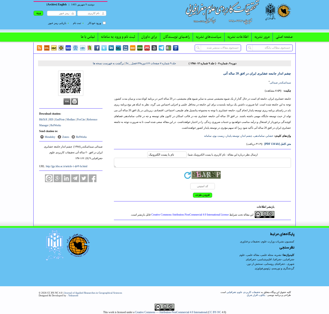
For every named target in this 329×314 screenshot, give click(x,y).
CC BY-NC (215, 312)
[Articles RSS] (39, 48)
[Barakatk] (75, 48)
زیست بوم (218, 135)
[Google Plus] (58, 178)
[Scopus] (118, 48)
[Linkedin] (111, 48)
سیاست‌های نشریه (208, 37)
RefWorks (55, 125)
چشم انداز (246, 135)
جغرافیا (277, 259)
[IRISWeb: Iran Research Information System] (82, 48)
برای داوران (149, 37)
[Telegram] (161, 48)
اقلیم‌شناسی (265, 259)
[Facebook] (97, 48)
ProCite (81, 119)
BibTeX (43, 119)
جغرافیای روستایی (274, 263)
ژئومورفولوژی (263, 268)
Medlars (70, 119)
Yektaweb (73, 295)
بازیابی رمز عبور (57, 23)
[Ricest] (61, 48)
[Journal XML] (46, 48)
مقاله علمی (252, 254)
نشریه (278, 254)
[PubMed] (125, 48)
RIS (51, 119)
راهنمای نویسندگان (176, 37)
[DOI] (132, 48)
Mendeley (50, 137)
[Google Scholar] (175, 48)
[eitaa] (49, 178)
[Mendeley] (147, 48)
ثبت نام (77, 23)
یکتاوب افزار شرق (256, 295)
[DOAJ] (140, 48)
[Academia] (154, 48)
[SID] (68, 48)
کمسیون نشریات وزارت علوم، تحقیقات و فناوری (267, 241)
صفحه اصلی (284, 37)
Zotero (65, 137)
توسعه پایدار (232, 135)
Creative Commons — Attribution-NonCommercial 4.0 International (171, 312)
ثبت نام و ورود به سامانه (118, 37)
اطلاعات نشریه (237, 37)
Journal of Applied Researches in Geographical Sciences (93, 292)
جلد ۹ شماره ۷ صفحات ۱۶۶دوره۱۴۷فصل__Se (151, 63)
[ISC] (54, 48)
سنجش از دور (255, 263)
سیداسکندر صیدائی (280, 82)
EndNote (60, 119)
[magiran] (89, 48)
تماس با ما (88, 37)
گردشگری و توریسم (283, 268)
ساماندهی (259, 135)
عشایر (269, 135)
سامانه (208, 135)
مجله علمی (267, 254)
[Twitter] (104, 48)
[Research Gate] (168, 48)
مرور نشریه (262, 37)
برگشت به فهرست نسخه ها (108, 63)
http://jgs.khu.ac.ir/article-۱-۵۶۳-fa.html (66, 166)
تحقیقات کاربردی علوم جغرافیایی (243, 292)
